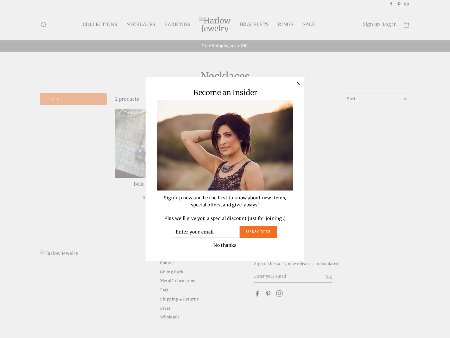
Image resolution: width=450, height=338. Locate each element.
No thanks (225, 245)
